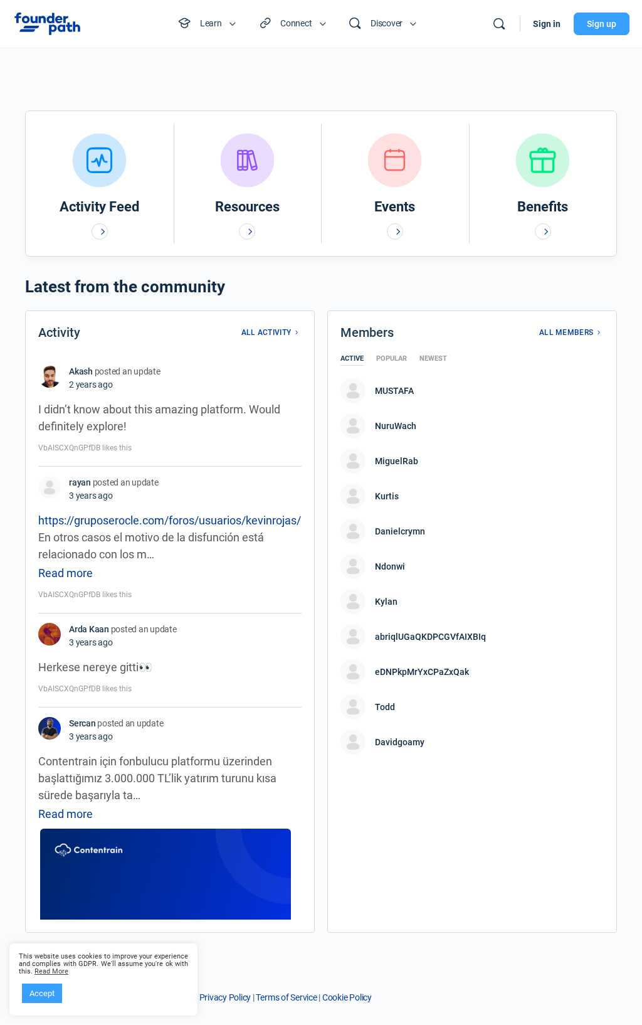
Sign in (546, 24)
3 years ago (90, 496)
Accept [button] (42, 993)
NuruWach (395, 426)
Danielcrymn (400, 531)
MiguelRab (396, 461)
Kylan (386, 602)
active (352, 359)
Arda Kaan (89, 629)
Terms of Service (286, 997)
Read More (51, 971)
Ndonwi (390, 566)
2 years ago (90, 385)
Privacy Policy (225, 997)
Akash (81, 371)
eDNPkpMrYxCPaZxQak (422, 672)
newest (433, 359)
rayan (80, 482)
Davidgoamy (399, 742)
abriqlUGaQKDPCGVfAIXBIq (430, 637)
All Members (566, 332)
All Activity (266, 332)
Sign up (601, 24)
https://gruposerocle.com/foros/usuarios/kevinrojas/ (169, 520)
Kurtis (387, 496)
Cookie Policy (347, 997)
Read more (65, 573)
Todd (385, 707)
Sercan (82, 723)
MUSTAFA (394, 391)
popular (391, 359)
